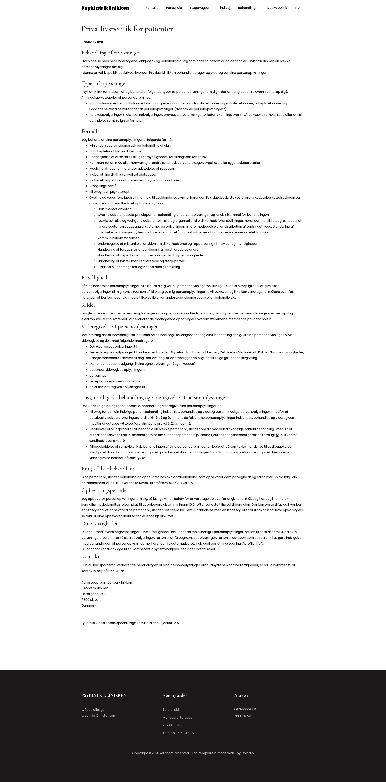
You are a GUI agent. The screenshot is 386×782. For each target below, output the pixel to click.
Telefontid (171, 709)
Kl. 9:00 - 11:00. (173, 725)
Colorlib (247, 753)
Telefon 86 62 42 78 (178, 733)
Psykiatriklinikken (105, 8)
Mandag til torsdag (177, 717)
